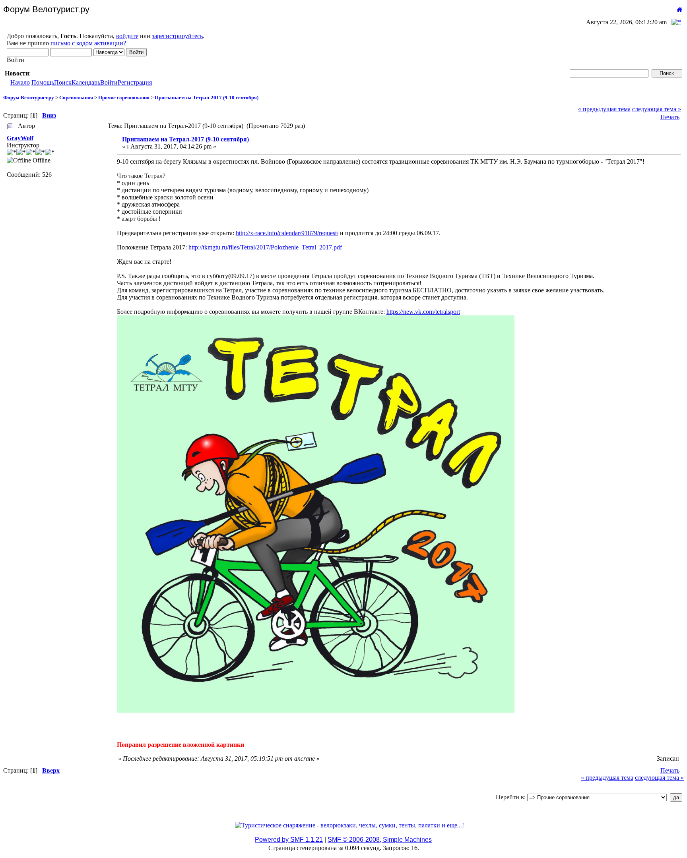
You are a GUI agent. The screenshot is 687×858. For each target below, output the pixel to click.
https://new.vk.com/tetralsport (423, 311)
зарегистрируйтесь (177, 36)
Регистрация (135, 82)
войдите (127, 36)
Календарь (86, 82)
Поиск (63, 82)
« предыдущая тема (604, 109)
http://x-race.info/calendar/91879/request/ (287, 233)
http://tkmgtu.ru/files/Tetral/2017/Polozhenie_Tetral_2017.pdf (265, 247)
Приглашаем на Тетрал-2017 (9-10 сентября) (206, 97)
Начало (20, 82)
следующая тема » (656, 109)
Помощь (42, 82)
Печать (669, 117)
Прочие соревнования (123, 97)
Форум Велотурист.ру (28, 97)
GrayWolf (20, 138)
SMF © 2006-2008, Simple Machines (380, 839)
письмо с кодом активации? (88, 43)
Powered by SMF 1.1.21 (289, 839)
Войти (109, 82)
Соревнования (76, 97)
